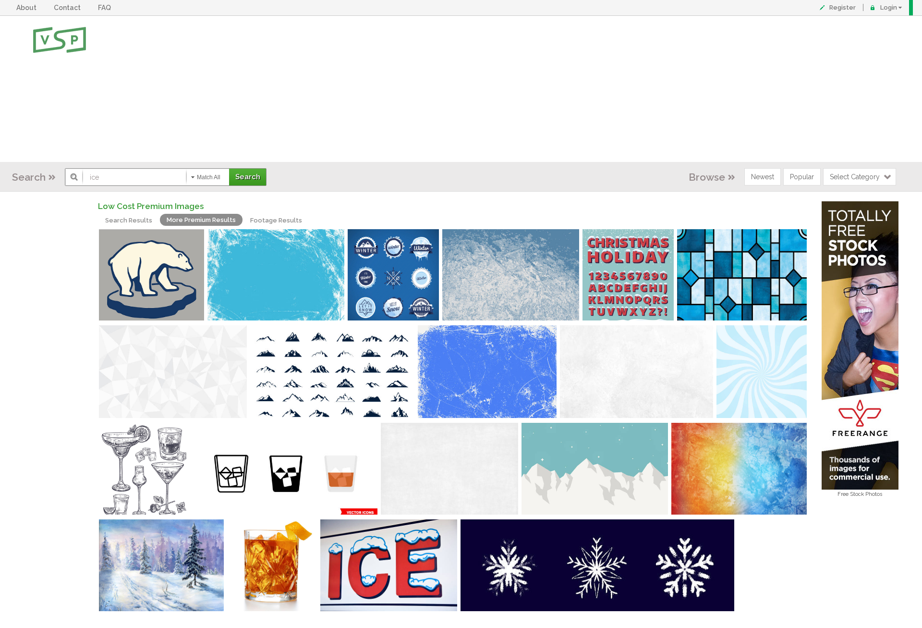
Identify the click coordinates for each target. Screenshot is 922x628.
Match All (208, 177)
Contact (69, 8)
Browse (707, 177)
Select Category (855, 177)
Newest (762, 177)
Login (888, 7)
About (27, 8)
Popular (802, 177)
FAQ (106, 8)
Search (29, 177)
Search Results (128, 220)
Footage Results (276, 220)
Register (842, 7)
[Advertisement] (492, 89)
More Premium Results (201, 219)
